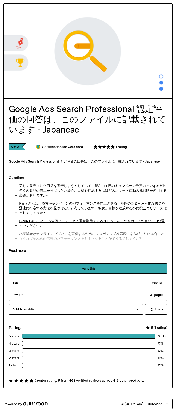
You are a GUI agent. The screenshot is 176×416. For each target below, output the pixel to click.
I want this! (88, 268)
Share (159, 309)
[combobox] (76, 309)
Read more (17, 251)
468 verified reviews (85, 380)
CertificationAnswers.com (62, 147)
